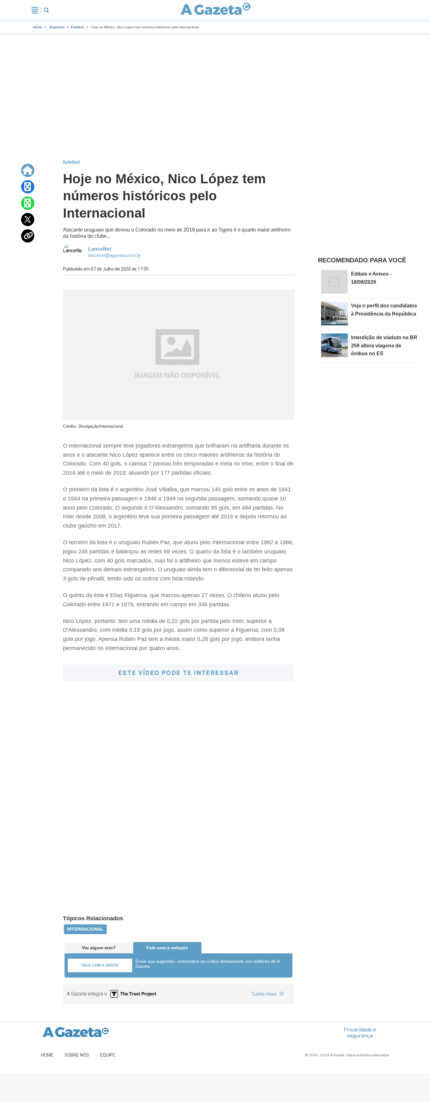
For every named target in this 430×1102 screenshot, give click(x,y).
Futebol (77, 27)
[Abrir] (34, 10)
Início (37, 27)
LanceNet (99, 249)
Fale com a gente (100, 965)
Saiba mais (265, 993)
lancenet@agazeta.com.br (114, 255)
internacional (85, 929)
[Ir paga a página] (28, 170)
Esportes (57, 27)
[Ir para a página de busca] (46, 10)
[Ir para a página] (216, 10)
